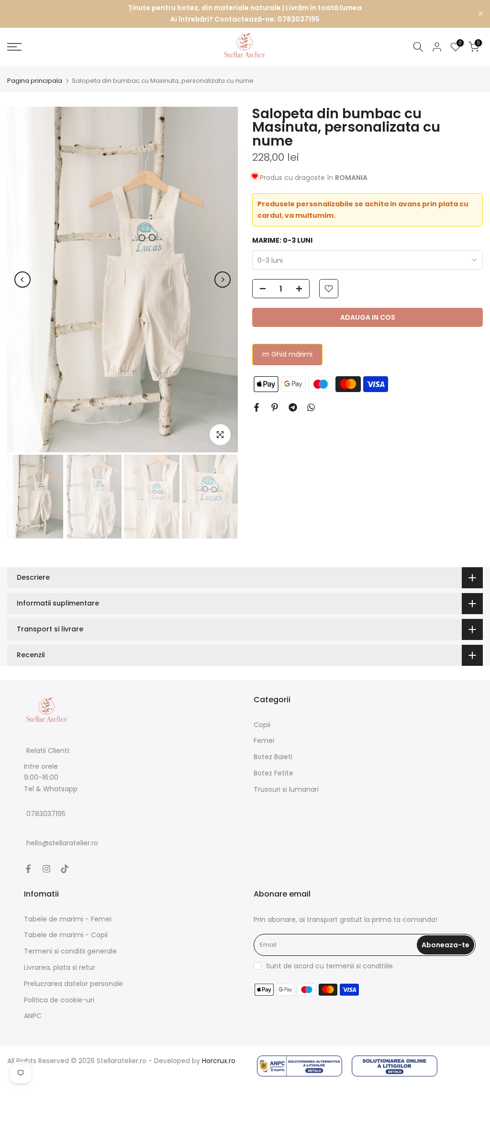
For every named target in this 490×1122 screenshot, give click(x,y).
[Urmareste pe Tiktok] (64, 869)
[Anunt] (245, 13)
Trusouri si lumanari (286, 789)
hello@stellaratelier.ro (62, 843)
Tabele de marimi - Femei (67, 919)
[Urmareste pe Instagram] (46, 869)
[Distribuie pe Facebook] (256, 407)
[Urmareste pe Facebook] (28, 869)
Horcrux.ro (218, 1061)
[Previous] (22, 279)
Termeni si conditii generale (70, 951)
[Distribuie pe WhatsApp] (311, 407)
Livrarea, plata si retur (59, 967)
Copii (262, 724)
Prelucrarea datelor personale (73, 983)
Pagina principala (34, 81)
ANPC (33, 1016)
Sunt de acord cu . (330, 966)
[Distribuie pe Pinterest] (274, 407)
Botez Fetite (273, 773)
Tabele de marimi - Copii (66, 935)
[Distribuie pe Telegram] (293, 407)
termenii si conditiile (359, 966)
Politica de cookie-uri (59, 1000)
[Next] (222, 279)
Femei (264, 740)
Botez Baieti (273, 757)
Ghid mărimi (291, 354)
